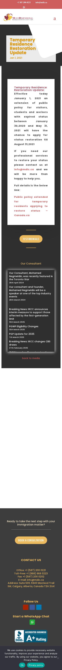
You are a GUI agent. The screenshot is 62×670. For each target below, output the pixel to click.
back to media (31, 358)
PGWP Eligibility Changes (23, 326)
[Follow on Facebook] (32, 607)
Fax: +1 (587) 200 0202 (31, 576)
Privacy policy (36, 665)
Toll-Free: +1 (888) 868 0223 (31, 573)
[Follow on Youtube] (25, 607)
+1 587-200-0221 (24, 2)
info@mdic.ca (24, 169)
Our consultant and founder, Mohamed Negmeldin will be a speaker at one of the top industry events (30, 291)
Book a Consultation (31, 540)
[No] (58, 658)
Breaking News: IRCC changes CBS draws (29, 343)
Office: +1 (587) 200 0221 (31, 570)
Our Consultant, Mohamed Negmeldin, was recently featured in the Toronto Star (31, 276)
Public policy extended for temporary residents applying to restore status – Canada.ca (31, 206)
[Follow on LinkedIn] (38, 607)
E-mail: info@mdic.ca (31, 580)
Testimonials (31, 239)
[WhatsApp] (24, 7)
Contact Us (18, 477)
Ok (22, 665)
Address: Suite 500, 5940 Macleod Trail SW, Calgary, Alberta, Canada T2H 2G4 (31, 584)
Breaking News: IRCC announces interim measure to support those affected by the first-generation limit (29, 314)
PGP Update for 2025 (21, 334)
